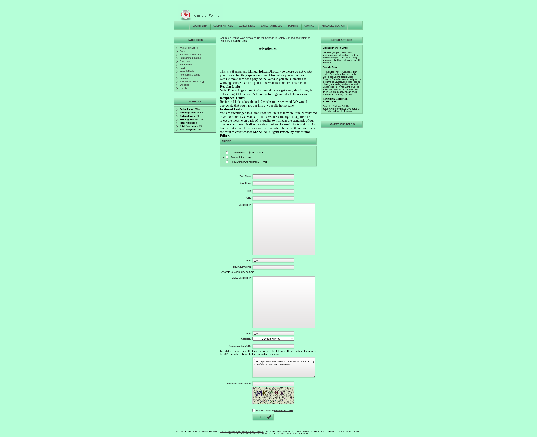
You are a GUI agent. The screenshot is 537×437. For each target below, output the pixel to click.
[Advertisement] (269, 60)
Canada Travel (330, 67)
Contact (310, 26)
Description (245, 204)
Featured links (247, 152)
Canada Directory (231, 431)
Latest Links (247, 26)
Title (248, 191)
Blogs (182, 51)
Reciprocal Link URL (240, 346)
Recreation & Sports (190, 74)
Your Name (245, 176)
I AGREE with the (274, 410)
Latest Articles (271, 26)
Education (185, 61)
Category (246, 339)
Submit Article (223, 26)
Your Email (245, 183)
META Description (241, 278)
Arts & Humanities (189, 48)
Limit (248, 260)
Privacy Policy (291, 434)
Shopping (184, 84)
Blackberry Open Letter (335, 48)
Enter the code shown (239, 383)
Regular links (241, 157)
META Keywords (242, 267)
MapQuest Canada (253, 431)
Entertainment (187, 64)
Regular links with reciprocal (249, 161)
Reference (185, 78)
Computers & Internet (190, 58)
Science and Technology (192, 81)
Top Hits (293, 26)
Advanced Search (333, 26)
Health (183, 68)
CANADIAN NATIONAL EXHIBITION (335, 100)
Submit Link (200, 26)
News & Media (187, 71)
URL (248, 198)
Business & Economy (190, 54)
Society (183, 88)
